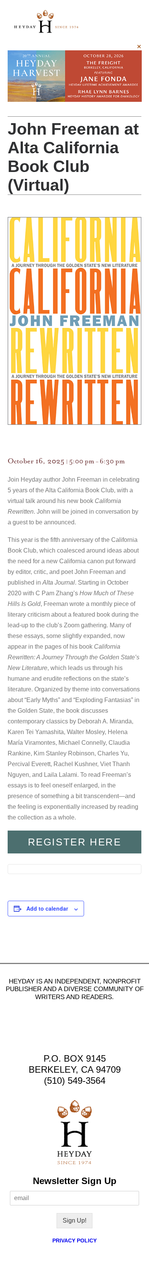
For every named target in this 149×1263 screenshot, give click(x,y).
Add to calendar (47, 908)
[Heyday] (46, 21)
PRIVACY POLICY (74, 1240)
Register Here (74, 842)
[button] (131, 21)
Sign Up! (74, 1220)
